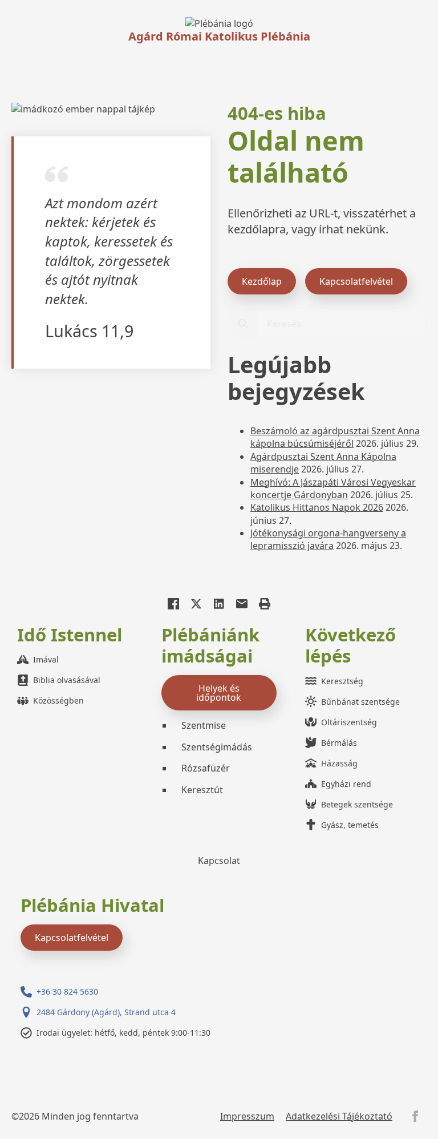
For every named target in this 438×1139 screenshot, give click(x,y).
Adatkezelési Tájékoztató (339, 1116)
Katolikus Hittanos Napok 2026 (316, 507)
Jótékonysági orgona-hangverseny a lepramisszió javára (328, 539)
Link (219, 23)
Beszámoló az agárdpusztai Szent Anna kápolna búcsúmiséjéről (335, 437)
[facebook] (415, 1116)
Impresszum (247, 1116)
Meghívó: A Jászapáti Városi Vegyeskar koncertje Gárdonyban (333, 488)
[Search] (243, 323)
